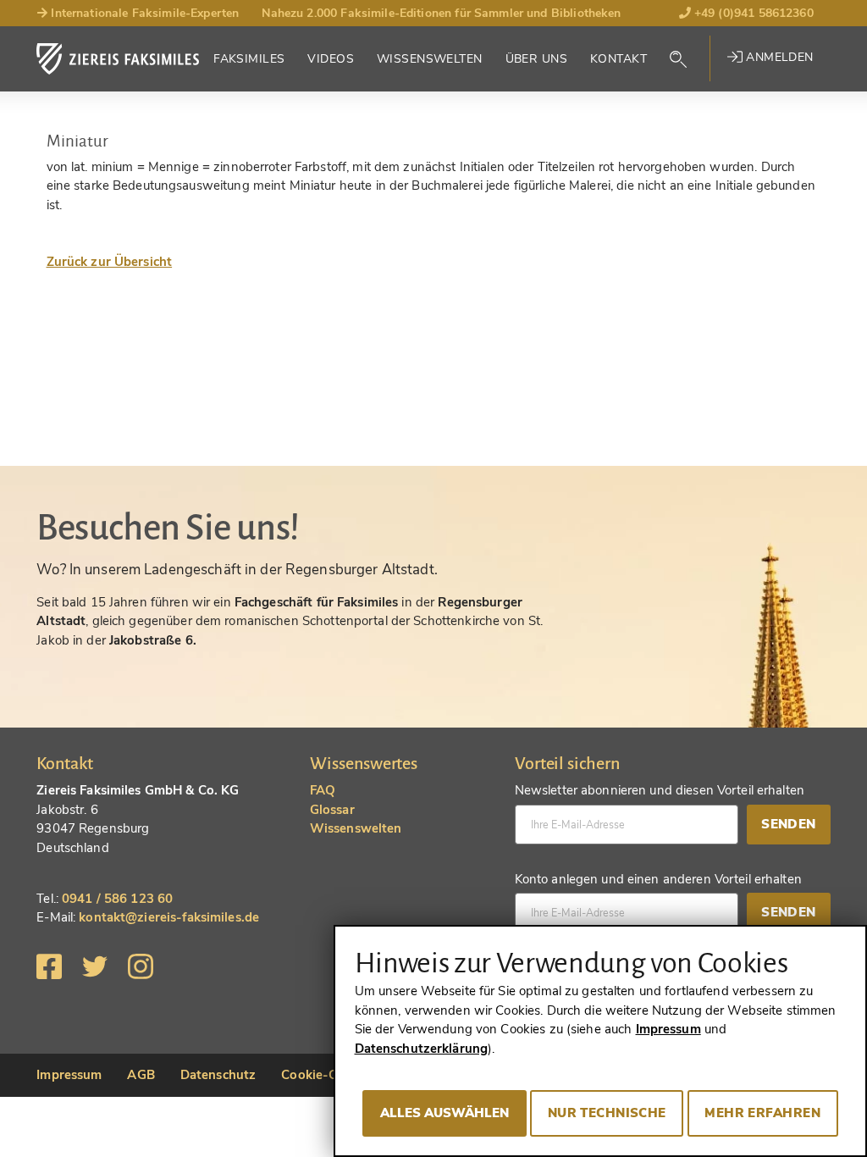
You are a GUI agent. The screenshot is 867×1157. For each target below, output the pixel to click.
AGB (140, 1074)
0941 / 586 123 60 (117, 898)
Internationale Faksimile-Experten (143, 13)
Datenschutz (218, 1074)
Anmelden (778, 57)
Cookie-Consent (329, 1074)
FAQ (322, 790)
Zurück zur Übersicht (110, 261)
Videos (330, 59)
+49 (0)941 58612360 (752, 13)
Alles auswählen (444, 1112)
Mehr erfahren (762, 1112)
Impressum (69, 1074)
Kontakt (618, 59)
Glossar (332, 809)
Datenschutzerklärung (422, 1048)
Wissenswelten (430, 59)
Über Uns (536, 59)
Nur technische (607, 1112)
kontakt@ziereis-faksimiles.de (169, 917)
